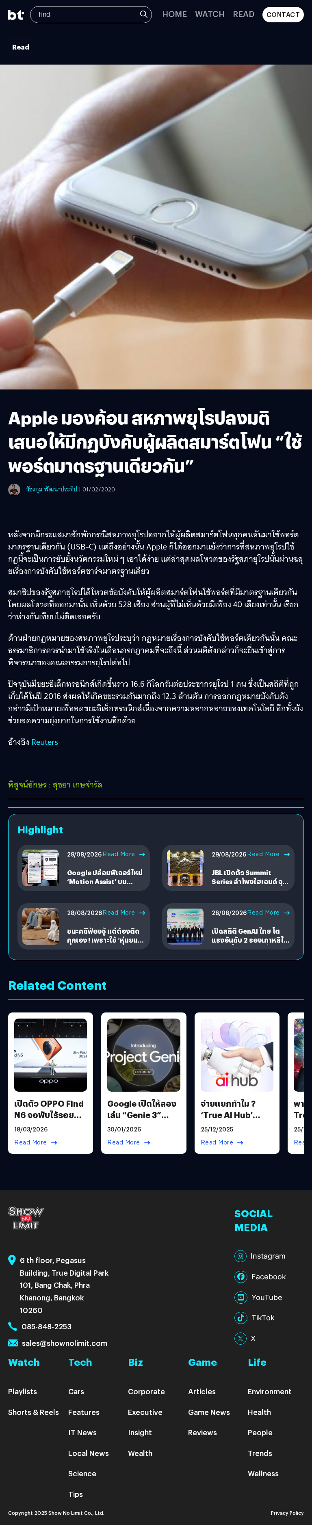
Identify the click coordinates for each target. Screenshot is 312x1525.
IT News (82, 1432)
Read (243, 13)
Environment (270, 1391)
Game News (209, 1412)
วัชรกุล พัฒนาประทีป (51, 489)
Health (259, 1412)
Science (82, 1473)
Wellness (263, 1473)
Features (84, 1412)
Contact (283, 14)
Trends (260, 1453)
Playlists (22, 1391)
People (260, 1432)
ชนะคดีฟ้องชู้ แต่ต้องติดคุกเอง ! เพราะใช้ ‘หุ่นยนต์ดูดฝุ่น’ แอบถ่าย (105, 940)
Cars (76, 1391)
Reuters (44, 742)
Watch (210, 13)
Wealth (140, 1453)
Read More (118, 854)
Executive (145, 1412)
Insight (140, 1432)
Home (174, 13)
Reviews (202, 1432)
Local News (88, 1453)
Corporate (146, 1391)
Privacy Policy (287, 1512)
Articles (202, 1391)
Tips (75, 1494)
